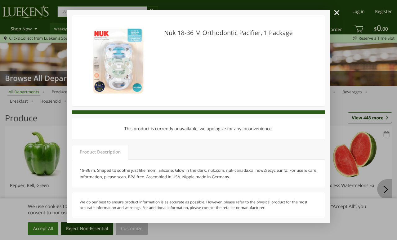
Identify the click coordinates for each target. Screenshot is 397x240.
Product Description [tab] (100, 152)
